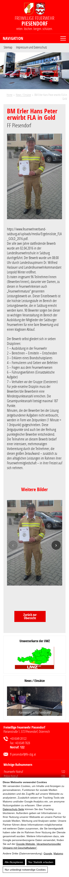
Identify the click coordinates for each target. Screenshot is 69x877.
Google (48, 853)
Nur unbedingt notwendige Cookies (25, 869)
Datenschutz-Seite (13, 809)
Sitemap (8, 47)
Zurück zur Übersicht (30, 616)
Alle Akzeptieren (14, 862)
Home (9, 95)
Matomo (58, 853)
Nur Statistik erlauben (40, 862)
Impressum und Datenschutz (31, 47)
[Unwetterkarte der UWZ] (34, 658)
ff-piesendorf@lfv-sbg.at (23, 754)
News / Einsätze (23, 95)
